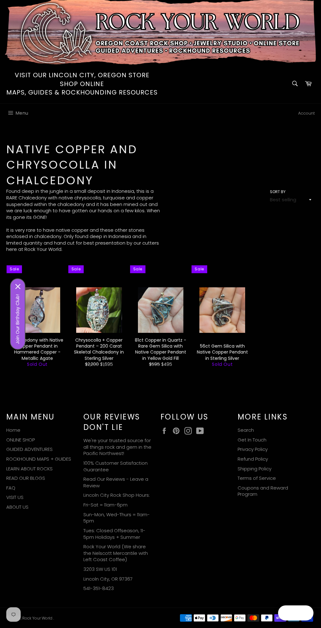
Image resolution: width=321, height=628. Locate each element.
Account (306, 113)
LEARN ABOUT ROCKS (29, 468)
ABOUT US (17, 507)
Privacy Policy (253, 449)
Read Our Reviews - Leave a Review (115, 482)
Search (246, 430)
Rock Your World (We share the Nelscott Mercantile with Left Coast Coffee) (115, 553)
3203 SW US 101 (100, 569)
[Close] (17, 286)
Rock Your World (37, 618)
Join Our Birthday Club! (17, 319)
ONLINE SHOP (20, 439)
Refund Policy (253, 459)
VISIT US (15, 497)
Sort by (278, 191)
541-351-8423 (98, 588)
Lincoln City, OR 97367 (108, 579)
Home (13, 430)
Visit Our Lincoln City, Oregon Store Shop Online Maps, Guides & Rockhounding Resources (82, 84)
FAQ (10, 488)
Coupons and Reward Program (263, 491)
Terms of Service (257, 478)
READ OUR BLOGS (25, 478)
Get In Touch (252, 439)
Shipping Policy (254, 468)
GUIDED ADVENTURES (29, 449)
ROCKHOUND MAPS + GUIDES (38, 459)
